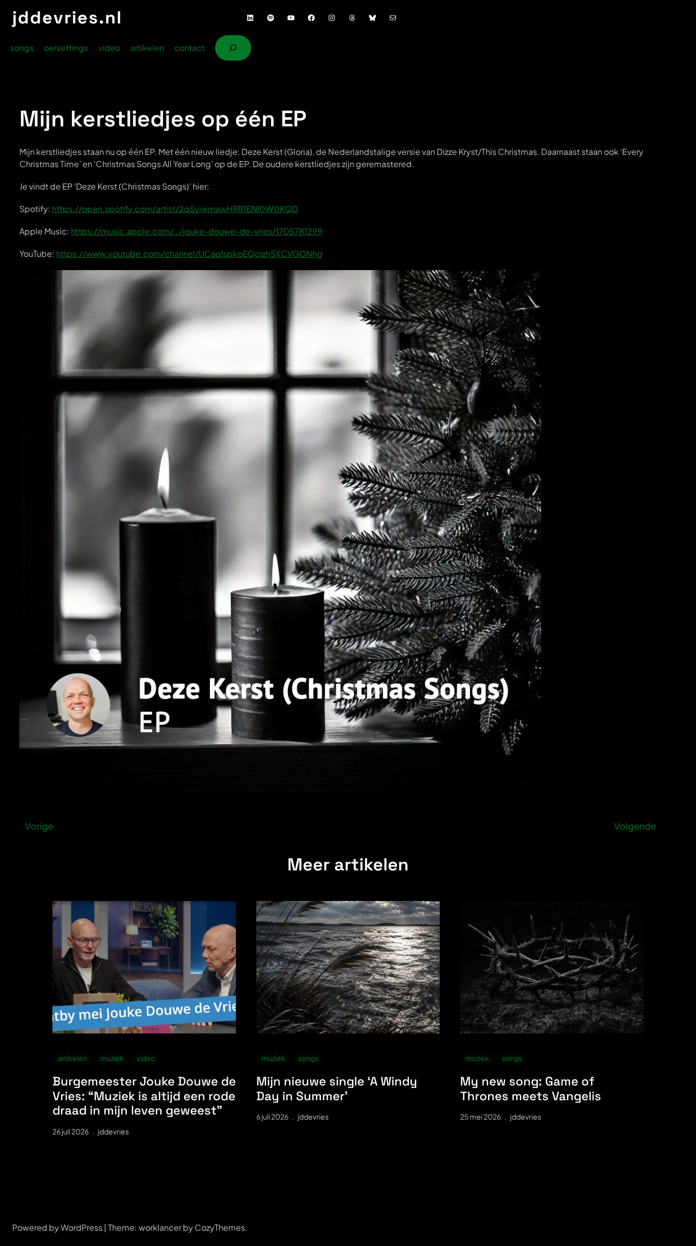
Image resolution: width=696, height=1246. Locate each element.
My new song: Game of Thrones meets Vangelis (530, 1089)
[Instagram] (332, 18)
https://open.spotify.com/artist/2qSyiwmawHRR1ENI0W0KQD (175, 208)
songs (308, 1058)
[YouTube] (291, 18)
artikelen (72, 1058)
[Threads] (352, 18)
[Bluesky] (372, 18)
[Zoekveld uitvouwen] (233, 47)
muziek (112, 1058)
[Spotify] (270, 18)
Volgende (635, 826)
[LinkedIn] (250, 18)
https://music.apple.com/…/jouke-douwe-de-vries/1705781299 (197, 231)
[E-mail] (393, 18)
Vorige (39, 826)
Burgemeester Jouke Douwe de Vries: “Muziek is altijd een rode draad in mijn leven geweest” (144, 1096)
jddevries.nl (67, 18)
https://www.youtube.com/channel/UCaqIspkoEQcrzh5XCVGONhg (189, 253)
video (146, 1058)
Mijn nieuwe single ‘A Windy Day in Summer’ (336, 1089)
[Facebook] (311, 18)
